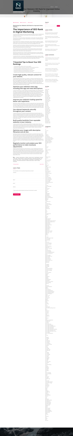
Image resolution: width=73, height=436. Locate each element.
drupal (46, 200)
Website (14, 186)
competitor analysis (48, 173)
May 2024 (46, 116)
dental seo (46, 189)
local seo (46, 271)
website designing (48, 410)
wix (45, 415)
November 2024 (47, 110)
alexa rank (46, 146)
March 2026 (47, 94)
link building (47, 265)
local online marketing (48, 268)
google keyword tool (48, 224)
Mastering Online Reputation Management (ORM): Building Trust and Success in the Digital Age (51, 69)
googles (46, 233)
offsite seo (46, 288)
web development (48, 402)
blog (46, 164)
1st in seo (46, 130)
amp (46, 148)
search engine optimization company (51, 329)
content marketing (48, 178)
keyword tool (47, 261)
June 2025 (46, 103)
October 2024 (47, 111)
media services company (49, 281)
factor (46, 210)
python (46, 309)
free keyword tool (48, 213)
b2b (45, 155)
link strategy (47, 266)
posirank (46, 302)
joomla (46, 254)
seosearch (46, 369)
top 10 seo (46, 386)
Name (14, 179)
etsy (45, 209)
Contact (56, 6)
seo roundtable (47, 354)
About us (52, 6)
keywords (41, 157)
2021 (46, 133)
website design (47, 409)
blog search (47, 165)
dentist (46, 190)
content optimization (48, 179)
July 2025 (46, 102)
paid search (47, 300)
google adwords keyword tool (50, 221)
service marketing (48, 372)
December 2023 (47, 121)
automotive (47, 152)
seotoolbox (47, 370)
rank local (46, 311)
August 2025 (47, 101)
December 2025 (47, 97)
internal (46, 249)
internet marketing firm (49, 253)
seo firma (46, 347)
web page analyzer (48, 403)
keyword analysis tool (48, 256)
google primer (47, 228)
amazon (46, 147)
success (20, 159)
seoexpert (46, 366)
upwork (46, 392)
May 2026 (46, 92)
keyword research (48, 259)
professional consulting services (50, 307)
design (46, 192)
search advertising (48, 324)
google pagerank (47, 227)
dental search (47, 188)
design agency (47, 193)
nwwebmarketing (16, 22)
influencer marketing (48, 248)
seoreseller (47, 368)
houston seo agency (48, 243)
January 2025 (47, 108)
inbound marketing (48, 246)
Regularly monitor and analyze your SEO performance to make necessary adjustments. (28, 72)
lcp (45, 263)
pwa (45, 308)
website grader (47, 412)
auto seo (46, 151)
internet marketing (48, 251)
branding (46, 168)
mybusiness (47, 285)
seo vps (46, 363)
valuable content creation (30, 160)
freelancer (46, 214)
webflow (46, 406)
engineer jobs (47, 206)
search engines (47, 332)
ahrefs (46, 143)
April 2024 (46, 117)
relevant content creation (28, 158)
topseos (46, 387)
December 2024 (47, 109)
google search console (48, 230)
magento (46, 274)
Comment (14, 172)
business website (48, 171)
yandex (46, 418)
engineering (47, 207)
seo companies (47, 341)
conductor (46, 174)
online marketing (48, 289)
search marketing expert (49, 333)
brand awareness (22, 157)
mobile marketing (48, 282)
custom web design (48, 186)
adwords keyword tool (48, 139)
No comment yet (23, 22)
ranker (46, 313)
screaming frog (47, 321)
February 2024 (47, 119)
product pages (47, 306)
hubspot (46, 245)
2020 (46, 132)
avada (46, 153)
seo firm (46, 346)
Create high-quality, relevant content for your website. (22, 66)
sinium (46, 375)
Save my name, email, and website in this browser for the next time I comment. (25, 190)
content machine (48, 177)
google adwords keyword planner (50, 220)
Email (14, 183)
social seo (46, 383)
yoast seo (46, 420)
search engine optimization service (50, 331)
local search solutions (48, 269)
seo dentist (47, 345)
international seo (48, 250)
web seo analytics (48, 404)
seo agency (47, 337)
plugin (46, 301)
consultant (47, 176)
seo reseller (47, 352)
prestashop (47, 303)
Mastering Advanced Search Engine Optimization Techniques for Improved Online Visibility (52, 45)
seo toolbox (47, 362)
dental (46, 187)
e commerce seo (47, 201)
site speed (16, 159)
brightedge (47, 169)
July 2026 (46, 90)
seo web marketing (48, 364)
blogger (46, 166)
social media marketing (49, 381)
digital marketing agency (49, 197)
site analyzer (47, 376)
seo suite (46, 360)
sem (46, 334)
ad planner (47, 135)
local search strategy (48, 270)
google (46, 217)
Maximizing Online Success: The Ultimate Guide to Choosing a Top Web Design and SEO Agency (52, 37)
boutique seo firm (48, 167)
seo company (47, 342)
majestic (46, 275)
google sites (47, 232)
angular (46, 150)
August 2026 (47, 89)
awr (45, 154)
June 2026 (46, 91)
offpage (46, 287)
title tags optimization (25, 159)
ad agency (46, 134)
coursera (46, 185)
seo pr (46, 351)
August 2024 (47, 113)
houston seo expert (48, 244)
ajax (45, 144)
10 (45, 129)
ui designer (47, 390)
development (47, 194)
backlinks (17, 157)
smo (46, 379)
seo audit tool (47, 340)
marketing (46, 278)
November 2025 (47, 98)
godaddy (46, 216)
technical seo (47, 385)
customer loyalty (31, 157)
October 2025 (47, 99)
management (47, 276)
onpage (46, 294)
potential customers (21, 158)
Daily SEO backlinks (48, 63)
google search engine (48, 231)
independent (47, 247)
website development (48, 411)
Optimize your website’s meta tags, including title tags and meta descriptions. (26, 67)
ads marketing (47, 136)
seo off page (47, 348)
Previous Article (15, 164)
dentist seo (47, 191)
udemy (46, 389)
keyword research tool (48, 260)
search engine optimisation (49, 327)
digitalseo (46, 199)
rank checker (47, 310)
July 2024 (46, 114)
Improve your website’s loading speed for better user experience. (24, 68)
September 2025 (47, 100)
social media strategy (48, 382)
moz (46, 284)
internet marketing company (49, 252)
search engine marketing (49, 325)
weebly (46, 413)
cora (46, 184)
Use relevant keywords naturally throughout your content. (23, 69)
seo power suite (47, 349)
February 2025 (47, 107)
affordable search (48, 142)
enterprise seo (47, 208)
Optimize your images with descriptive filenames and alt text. (23, 71)
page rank (46, 298)
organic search (47, 295)
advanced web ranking (48, 137)
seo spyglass (47, 358)
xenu (46, 417)
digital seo (46, 198)
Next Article (42, 164)
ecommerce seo (47, 203)
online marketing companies (49, 291)
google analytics (47, 222)
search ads (47, 323)
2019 (46, 131)
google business (47, 223)
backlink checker (47, 156)
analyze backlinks (48, 149)
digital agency (47, 195)
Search (47, 22)
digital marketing (36, 157)
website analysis (47, 408)
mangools (46, 277)
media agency (47, 280)
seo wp (46, 365)
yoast (46, 419)
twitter (46, 388)
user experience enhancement (21, 160)
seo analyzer (47, 338)
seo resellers (47, 353)
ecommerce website (48, 204)
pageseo (46, 299)
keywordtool (47, 262)
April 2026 (46, 93)
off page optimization (48, 286)
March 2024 (47, 118)
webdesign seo (47, 405)
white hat (46, 414)
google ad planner (48, 218)
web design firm (47, 401)
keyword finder (47, 257)
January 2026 (47, 96)
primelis (46, 305)
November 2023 (47, 122)
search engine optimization (36, 158)
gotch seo (46, 234)
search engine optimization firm (50, 330)
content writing (47, 181)
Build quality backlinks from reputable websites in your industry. (24, 70)
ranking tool (47, 314)
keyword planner (48, 258)
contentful (46, 183)
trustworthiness (31, 159)
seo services (47, 355)
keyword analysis (48, 255)
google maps (47, 225)
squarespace (47, 384)
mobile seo (47, 283)
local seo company (48, 272)
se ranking (46, 322)
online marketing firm (48, 293)
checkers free (47, 172)
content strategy (47, 180)
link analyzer (47, 264)
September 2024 (47, 112)
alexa (46, 145)
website (46, 407)
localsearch (47, 273)
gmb (46, 215)
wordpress (47, 416)
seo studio (46, 359)
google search (47, 229)
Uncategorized (47, 391)
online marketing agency (49, 290)
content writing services (49, 182)
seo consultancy (47, 343)
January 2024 (47, 120)
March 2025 (47, 106)
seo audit (46, 339)
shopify (46, 374)
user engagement (37, 159)
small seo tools (47, 378)
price (46, 304)
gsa (45, 235)
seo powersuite (47, 350)
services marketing (48, 373)
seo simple (47, 356)
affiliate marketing (48, 140)
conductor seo (47, 175)
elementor (46, 205)
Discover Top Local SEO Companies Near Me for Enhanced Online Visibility (52, 59)
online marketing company (49, 292)
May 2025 (46, 104)
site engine (47, 377)
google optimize (47, 226)
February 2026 (47, 95)
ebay (46, 202)
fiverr (46, 212)
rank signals (47, 312)
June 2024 (46, 115)
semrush (46, 335)
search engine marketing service (50, 326)
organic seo (47, 296)
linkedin (46, 267)
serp (46, 371)
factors (46, 211)
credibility (26, 157)
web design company (48, 400)
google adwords (47, 219)
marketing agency (48, 279)
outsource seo (47, 297)
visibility (35, 160)
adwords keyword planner (49, 138)
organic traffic (15, 158)
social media (47, 380)
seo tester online (48, 361)
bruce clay (46, 170)
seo (45, 336)
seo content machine (48, 344)
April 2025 (46, 105)
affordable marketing (48, 141)
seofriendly (47, 367)
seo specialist (47, 357)
